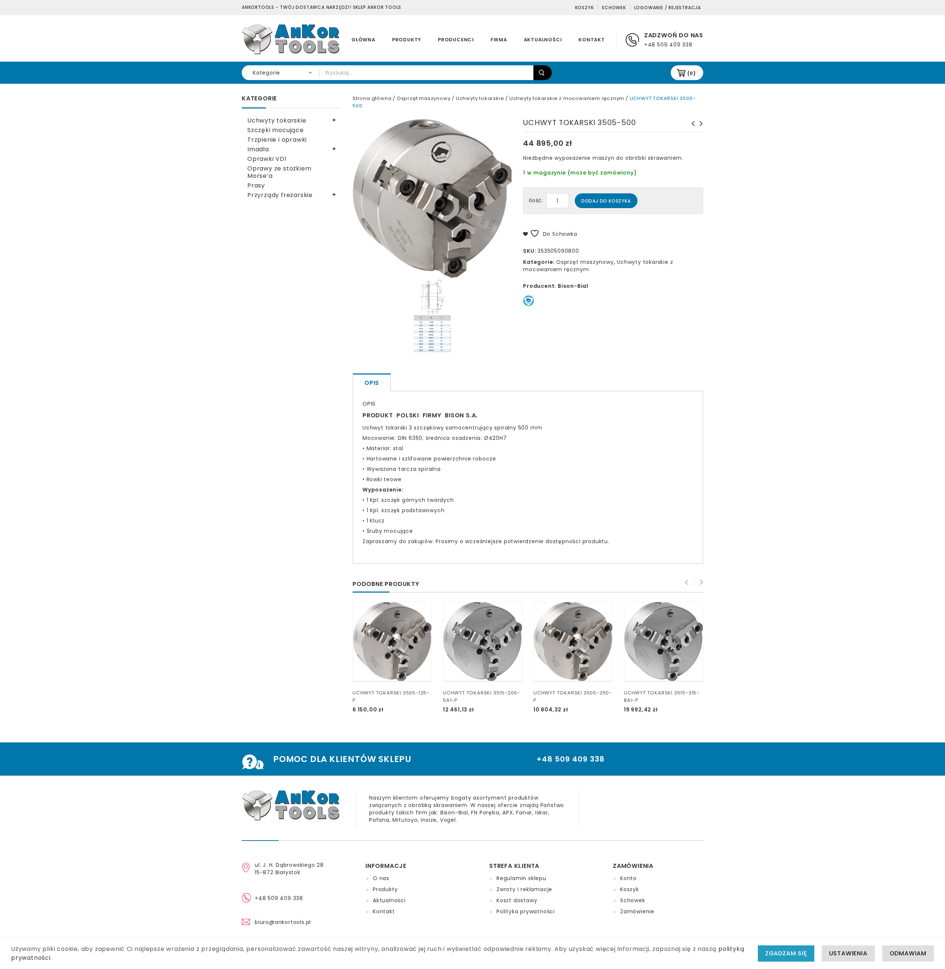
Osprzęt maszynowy (424, 98)
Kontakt (591, 39)
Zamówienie (637, 911)
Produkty (406, 39)
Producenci (456, 39)
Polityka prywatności (525, 911)
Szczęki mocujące (275, 130)
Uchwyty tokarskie (480, 98)
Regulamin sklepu (521, 878)
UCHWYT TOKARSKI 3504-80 (691, 127)
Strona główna (372, 98)
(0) (691, 73)
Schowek (614, 7)
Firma (499, 39)
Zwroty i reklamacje (524, 889)
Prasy (256, 185)
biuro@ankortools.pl (283, 922)
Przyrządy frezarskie (280, 195)
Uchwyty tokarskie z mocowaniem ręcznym (566, 98)
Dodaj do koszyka (606, 201)
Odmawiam (908, 953)
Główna (363, 39)
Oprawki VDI (266, 159)
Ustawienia (848, 953)
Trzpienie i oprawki (277, 139)
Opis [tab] (371, 383)
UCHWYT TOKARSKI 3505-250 (699, 127)
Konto (628, 878)
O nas (381, 878)
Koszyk (584, 7)
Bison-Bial (573, 286)
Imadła (258, 149)
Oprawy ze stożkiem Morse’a (279, 172)
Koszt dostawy (516, 900)
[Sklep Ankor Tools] (291, 38)
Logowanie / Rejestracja (667, 7)
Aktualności (543, 39)
